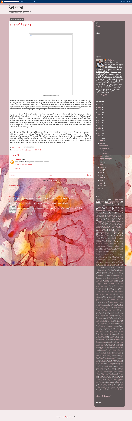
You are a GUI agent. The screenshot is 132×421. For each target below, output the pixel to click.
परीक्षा (97, 256)
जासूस (111, 313)
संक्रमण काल (120, 373)
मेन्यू (97, 358)
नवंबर (101, 143)
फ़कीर (99, 390)
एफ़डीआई (102, 289)
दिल (110, 323)
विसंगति (118, 369)
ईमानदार (97, 286)
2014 (100, 136)
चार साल (115, 307)
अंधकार (117, 272)
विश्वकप (113, 369)
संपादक (116, 374)
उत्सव (110, 286)
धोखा (111, 326)
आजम (97, 281)
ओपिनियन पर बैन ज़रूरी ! (106, 156)
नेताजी (103, 254)
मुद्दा (104, 357)
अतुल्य (110, 273)
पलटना (97, 334)
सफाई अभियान (107, 265)
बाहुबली (109, 342)
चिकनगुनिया (121, 307)
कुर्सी (97, 297)
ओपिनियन (121, 289)
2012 (100, 189)
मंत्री (101, 259)
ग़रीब (121, 302)
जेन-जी (97, 315)
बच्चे (110, 339)
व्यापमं (120, 371)
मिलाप (109, 213)
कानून (107, 294)
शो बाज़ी (114, 373)
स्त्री (108, 385)
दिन (106, 323)
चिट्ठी (99, 308)
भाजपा (106, 212)
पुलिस (110, 336)
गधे (96, 302)
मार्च (101, 180)
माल (117, 238)
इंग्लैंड (117, 283)
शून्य (107, 373)
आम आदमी (117, 209)
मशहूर (101, 352)
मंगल (97, 259)
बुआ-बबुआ (103, 344)
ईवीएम (102, 286)
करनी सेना (98, 292)
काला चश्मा (107, 296)
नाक (106, 328)
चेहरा (99, 310)
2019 (100, 123)
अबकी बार (104, 229)
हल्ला (114, 387)
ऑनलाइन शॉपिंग (120, 245)
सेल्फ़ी (105, 384)
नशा (102, 328)
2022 (100, 115)
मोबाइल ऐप (113, 358)
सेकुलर (101, 384)
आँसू (113, 278)
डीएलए (121, 210)
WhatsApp (103, 270)
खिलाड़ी (102, 301)
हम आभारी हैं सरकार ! (105, 153)
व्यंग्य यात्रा (119, 262)
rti (96, 272)
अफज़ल (99, 277)
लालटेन (108, 261)
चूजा (119, 308)
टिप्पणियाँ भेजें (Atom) (53, 180)
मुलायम (113, 259)
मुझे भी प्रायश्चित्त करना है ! (106, 148)
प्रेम (114, 256)
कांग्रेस (99, 246)
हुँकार (119, 389)
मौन (100, 360)
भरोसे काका (119, 345)
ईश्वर (106, 286)
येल (113, 360)
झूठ (112, 251)
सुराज (114, 382)
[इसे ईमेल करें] (25, 147)
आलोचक (121, 281)
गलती (111, 302)
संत (103, 374)
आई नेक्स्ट (109, 215)
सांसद (113, 265)
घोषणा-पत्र (120, 305)
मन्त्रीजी (114, 350)
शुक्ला (103, 373)
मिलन (120, 353)
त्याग (100, 321)
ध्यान (115, 326)
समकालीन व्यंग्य (119, 240)
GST (106, 269)
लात (111, 220)
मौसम (121, 259)
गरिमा (100, 302)
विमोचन (108, 369)
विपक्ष (114, 262)
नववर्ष (108, 235)
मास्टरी (108, 353)
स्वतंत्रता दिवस (105, 387)
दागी (104, 234)
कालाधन (112, 296)
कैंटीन (109, 248)
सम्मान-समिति (116, 377)
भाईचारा (97, 347)
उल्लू (114, 286)
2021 (100, 117)
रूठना (97, 365)
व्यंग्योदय (110, 371)
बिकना (118, 342)
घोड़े (115, 305)
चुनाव (116, 204)
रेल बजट (105, 365)
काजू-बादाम (102, 294)
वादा (114, 368)
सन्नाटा (101, 377)
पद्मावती (111, 333)
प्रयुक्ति (110, 256)
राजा (106, 361)
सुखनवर (109, 382)
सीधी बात (120, 381)
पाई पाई (111, 334)
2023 (100, 112)
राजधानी (102, 361)
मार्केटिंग (97, 353)
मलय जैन (120, 350)
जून (101, 172)
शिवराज (101, 264)
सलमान (99, 241)
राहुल (108, 240)
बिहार (109, 257)
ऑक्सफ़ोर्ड (111, 289)
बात (105, 257)
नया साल (98, 254)
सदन (112, 376)
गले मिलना (116, 302)
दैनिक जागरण (119, 200)
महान (106, 352)
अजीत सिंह (105, 273)
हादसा (99, 389)
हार (119, 213)
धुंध (120, 234)
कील (121, 296)
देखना (122, 323)
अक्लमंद (121, 272)
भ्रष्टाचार (121, 237)
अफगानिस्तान (111, 275)
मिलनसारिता (98, 355)
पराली (116, 333)
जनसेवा (97, 251)
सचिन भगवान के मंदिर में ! (23, 206)
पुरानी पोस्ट (87, 175)
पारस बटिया (117, 334)
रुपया (115, 213)
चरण (110, 307)
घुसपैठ (99, 305)
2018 (100, 125)
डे (110, 318)
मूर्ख (116, 357)
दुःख (116, 252)
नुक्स (103, 329)
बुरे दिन (120, 344)
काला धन (117, 246)
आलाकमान (116, 281)
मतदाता (97, 350)
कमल (116, 291)
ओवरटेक (104, 291)
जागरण (107, 313)
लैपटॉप (120, 261)
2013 (100, 138)
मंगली (97, 348)
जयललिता (121, 312)
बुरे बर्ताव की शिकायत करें (103, 396)
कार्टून (112, 246)
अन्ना (102, 275)
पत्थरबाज (115, 331)
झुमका (107, 315)
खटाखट (103, 299)
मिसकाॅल (108, 355)
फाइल (115, 237)
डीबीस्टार (119, 221)
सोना (112, 384)
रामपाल (102, 363)
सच (97, 376)
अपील (106, 275)
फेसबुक (115, 223)
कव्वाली (120, 292)
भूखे (116, 347)
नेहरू (107, 329)
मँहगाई (120, 347)
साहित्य (100, 209)
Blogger (66, 417)
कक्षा (108, 291)
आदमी (115, 243)
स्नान (116, 385)
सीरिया (101, 382)
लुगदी (110, 366)
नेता (120, 215)
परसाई (121, 218)
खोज (111, 301)
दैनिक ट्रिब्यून (116, 205)
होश (122, 389)
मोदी (116, 207)
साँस (115, 379)
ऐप (106, 289)
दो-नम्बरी (121, 325)
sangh (100, 272)
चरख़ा (107, 307)
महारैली (115, 352)
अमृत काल (114, 277)
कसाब (97, 294)
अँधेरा (109, 272)
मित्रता (121, 238)
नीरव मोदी (98, 329)
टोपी (122, 232)
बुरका (116, 344)
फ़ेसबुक (116, 337)
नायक (117, 328)
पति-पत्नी (110, 331)
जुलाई (101, 170)
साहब (105, 241)
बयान (109, 216)
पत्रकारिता (121, 331)
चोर (102, 310)
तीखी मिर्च (98, 223)
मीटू (112, 355)
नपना (119, 326)
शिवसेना (105, 264)
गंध (114, 301)
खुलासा (106, 301)
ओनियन (116, 289)
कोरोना (109, 210)
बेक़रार (102, 345)
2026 (100, 104)
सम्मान (115, 210)
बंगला (122, 256)
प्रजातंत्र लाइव (107, 207)
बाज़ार (114, 342)
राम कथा (120, 361)
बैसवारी (98, 26)
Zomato (110, 270)
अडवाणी (98, 229)
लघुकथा (100, 226)
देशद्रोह (107, 325)
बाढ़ (117, 341)
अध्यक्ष (115, 273)
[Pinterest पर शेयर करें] (33, 147)
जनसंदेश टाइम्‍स (27, 150)
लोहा (117, 366)
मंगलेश (101, 348)
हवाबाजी (121, 387)
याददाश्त (104, 360)
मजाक (116, 348)
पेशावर (114, 336)
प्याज (104, 237)
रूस (101, 365)
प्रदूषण (109, 237)
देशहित (117, 325)
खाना (118, 299)
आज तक (120, 280)
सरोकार (122, 377)
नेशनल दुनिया (105, 205)
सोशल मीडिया (106, 227)
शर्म (96, 264)
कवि (116, 292)
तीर (121, 320)
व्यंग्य (102, 202)
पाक (120, 235)
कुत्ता (115, 230)
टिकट (115, 315)
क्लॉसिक (97, 299)
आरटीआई (106, 281)
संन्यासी (111, 374)
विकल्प (122, 368)
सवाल (108, 379)
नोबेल (112, 254)
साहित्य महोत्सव (103, 381)
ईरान (114, 245)
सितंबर (102, 165)
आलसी (111, 281)
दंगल (108, 321)
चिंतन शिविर (116, 232)
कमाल (120, 291)
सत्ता (104, 376)
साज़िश (109, 381)
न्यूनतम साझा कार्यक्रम (114, 329)
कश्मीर (105, 230)
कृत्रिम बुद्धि (104, 248)
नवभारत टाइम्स (99, 235)
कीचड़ (117, 296)
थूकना (104, 321)
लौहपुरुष (97, 368)
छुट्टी (118, 310)
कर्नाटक (107, 292)
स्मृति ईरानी (121, 385)
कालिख (122, 246)
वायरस (117, 368)
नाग (109, 328)
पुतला (102, 336)
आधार (101, 281)
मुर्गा (113, 357)
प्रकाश (122, 336)
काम (121, 294)
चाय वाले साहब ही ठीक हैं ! (106, 151)
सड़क (97, 265)
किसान (110, 230)
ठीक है (114, 317)
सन (97, 377)
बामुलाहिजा (98, 342)
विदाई (104, 369)
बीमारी (99, 344)
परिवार (120, 333)
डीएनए (107, 318)
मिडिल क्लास (114, 353)
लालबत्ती (105, 366)
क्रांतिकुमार (119, 297)
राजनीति (119, 212)
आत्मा (111, 243)
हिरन (105, 267)
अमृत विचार (119, 277)
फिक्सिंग (97, 339)
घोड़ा (111, 305)
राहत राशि (116, 363)
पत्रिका (99, 333)
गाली (101, 304)
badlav (115, 270)
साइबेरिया (120, 379)
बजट (97, 216)
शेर (110, 373)
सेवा (109, 384)
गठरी (117, 301)
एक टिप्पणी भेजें (16, 168)
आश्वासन (99, 283)
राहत (104, 240)
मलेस (97, 352)
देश (103, 325)
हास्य (113, 227)
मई (101, 175)
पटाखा (101, 331)
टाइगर (111, 315)
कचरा (112, 291)
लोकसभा (97, 262)
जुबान (121, 313)
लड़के (102, 368)
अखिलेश (99, 273)
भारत (105, 347)
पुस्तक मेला (105, 256)
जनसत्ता (111, 312)
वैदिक (122, 369)
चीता (115, 308)
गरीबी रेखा (105, 302)
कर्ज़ (112, 292)
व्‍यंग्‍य (33, 150)
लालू (112, 261)
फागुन (118, 256)
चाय (109, 249)
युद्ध (117, 224)
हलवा (110, 387)
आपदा (119, 216)
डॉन (117, 318)
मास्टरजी (103, 353)
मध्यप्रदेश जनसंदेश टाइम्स (108, 224)
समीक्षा (110, 377)
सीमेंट (97, 382)
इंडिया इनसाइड (105, 285)
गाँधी (101, 249)
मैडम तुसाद (107, 358)
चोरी (106, 310)
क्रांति (114, 297)
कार (108, 246)
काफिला (117, 294)
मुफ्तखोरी (109, 357)
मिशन (104, 355)
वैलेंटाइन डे (100, 371)
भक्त (121, 257)
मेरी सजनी (101, 358)
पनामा (121, 254)
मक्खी (112, 348)
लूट (113, 366)
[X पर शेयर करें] (29, 147)
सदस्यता (116, 376)
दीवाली (109, 223)
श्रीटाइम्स (111, 264)
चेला (122, 308)
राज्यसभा (110, 361)
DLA (97, 213)
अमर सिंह (104, 277)
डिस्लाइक (102, 318)
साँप (111, 379)
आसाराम (105, 283)
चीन (116, 249)
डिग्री (99, 252)
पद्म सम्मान (105, 333)
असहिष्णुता (108, 278)
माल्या (109, 259)
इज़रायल (111, 285)
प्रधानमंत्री (100, 220)
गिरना (111, 304)
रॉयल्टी (113, 365)
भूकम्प (113, 347)
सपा (101, 265)
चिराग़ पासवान (109, 308)
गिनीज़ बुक (106, 304)
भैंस (120, 223)
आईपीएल (106, 243)
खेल (117, 248)
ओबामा (99, 291)
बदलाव (102, 216)
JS (116, 269)
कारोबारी (97, 296)
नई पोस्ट (12, 175)
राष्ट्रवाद (111, 363)
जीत (105, 251)
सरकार (43, 150)
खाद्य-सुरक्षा (113, 299)
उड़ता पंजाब (119, 286)
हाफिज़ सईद (104, 389)
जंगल (101, 312)
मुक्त (121, 355)
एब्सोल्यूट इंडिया (116, 288)
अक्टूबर (102, 162)
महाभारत (110, 352)
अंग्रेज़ (112, 272)
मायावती (104, 259)
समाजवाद (100, 221)
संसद (116, 226)
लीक (113, 240)
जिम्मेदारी (116, 313)
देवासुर (99, 325)
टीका (115, 251)
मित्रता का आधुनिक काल (15, 196)
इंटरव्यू (116, 229)
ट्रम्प (99, 317)
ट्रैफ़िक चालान (104, 317)
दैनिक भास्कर (110, 234)
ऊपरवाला (98, 288)
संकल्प (116, 264)
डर (117, 317)
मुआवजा (116, 355)
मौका (97, 360)
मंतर (105, 348)
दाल (98, 323)
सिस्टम (109, 241)
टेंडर (119, 315)
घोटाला (107, 305)
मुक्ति (97, 357)
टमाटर (116, 218)
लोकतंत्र (116, 220)
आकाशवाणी (107, 280)
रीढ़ (121, 363)
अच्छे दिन (103, 213)
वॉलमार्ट (105, 371)
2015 (100, 133)
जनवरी (102, 185)
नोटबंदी (114, 235)
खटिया (108, 299)
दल (115, 321)
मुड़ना (101, 357)
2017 (100, 128)
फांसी (121, 337)
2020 (100, 120)
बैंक (105, 345)
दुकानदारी (114, 323)
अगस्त (101, 167)
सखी (121, 374)
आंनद (122, 278)
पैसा (118, 336)
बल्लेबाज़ (105, 341)
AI (96, 269)
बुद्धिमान (112, 344)
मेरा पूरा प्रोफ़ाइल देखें (101, 95)
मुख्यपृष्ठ (50, 175)
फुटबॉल (102, 339)
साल (97, 381)
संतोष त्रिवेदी (38, 150)
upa (105, 272)
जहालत (102, 313)
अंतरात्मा (119, 227)
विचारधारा (99, 369)
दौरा (98, 326)
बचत (107, 339)
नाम (113, 328)
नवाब (99, 328)
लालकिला (99, 366)
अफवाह (117, 275)
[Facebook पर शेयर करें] (31, 147)
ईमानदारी (109, 245)
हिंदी (109, 389)
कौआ (110, 297)
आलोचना (98, 218)
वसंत (106, 368)
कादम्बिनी (104, 246)
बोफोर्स (114, 345)
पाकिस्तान (98, 237)
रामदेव (99, 240)
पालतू (122, 334)
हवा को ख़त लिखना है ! (14, 201)
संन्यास (107, 374)
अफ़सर (122, 275)
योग (116, 360)
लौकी (121, 366)
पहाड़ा (102, 334)
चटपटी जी (102, 307)
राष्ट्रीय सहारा (98, 261)
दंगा (107, 252)
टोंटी (122, 315)
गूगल (122, 304)
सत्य (108, 376)
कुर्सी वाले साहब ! (104, 146)
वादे (102, 262)
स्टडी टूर (103, 385)
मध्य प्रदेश (109, 350)
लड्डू (122, 365)
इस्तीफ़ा (100, 230)
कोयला (113, 248)
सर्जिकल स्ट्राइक (101, 379)
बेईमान (97, 345)
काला (102, 296)
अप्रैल (102, 178)
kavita (120, 270)
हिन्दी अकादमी (113, 389)
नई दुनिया (108, 204)
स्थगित (112, 385)
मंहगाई (97, 224)
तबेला (112, 320)
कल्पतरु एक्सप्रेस (100, 210)
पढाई (106, 331)
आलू (105, 245)
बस (109, 341)
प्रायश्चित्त (111, 337)
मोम (117, 358)
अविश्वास (102, 278)
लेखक (116, 261)
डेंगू (113, 318)
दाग (113, 252)
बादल (121, 341)
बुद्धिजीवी (113, 257)
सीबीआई (117, 265)
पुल (100, 256)
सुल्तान (118, 382)
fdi (118, 241)
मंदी (108, 348)
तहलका (103, 252)
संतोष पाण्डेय (18, 159)
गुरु (118, 304)
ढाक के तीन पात (101, 320)
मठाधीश (120, 348)
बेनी (117, 257)
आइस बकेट (100, 280)
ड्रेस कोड (121, 318)
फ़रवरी (102, 183)
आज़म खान (112, 283)
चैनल (121, 249)
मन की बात (111, 238)
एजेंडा (110, 288)
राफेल (115, 361)
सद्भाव (121, 376)
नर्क (122, 326)
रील (104, 261)
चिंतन (113, 249)
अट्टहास (101, 243)
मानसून (120, 352)
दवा (122, 321)
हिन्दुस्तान (98, 207)
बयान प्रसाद (100, 257)
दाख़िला (102, 323)
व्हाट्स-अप (98, 373)
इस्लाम (120, 285)
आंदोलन (117, 278)
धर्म (116, 234)
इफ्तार (116, 285)
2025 (100, 107)
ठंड (118, 251)
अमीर (109, 277)
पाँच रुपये (106, 334)
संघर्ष (121, 264)
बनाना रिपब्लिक (116, 339)
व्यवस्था (115, 371)
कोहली (105, 297)
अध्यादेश (120, 273)
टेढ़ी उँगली (16, 7)
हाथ (102, 267)
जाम (101, 251)
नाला (121, 328)
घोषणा (105, 249)
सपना (122, 220)
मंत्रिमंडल (100, 238)
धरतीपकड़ (103, 326)
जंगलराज (106, 312)
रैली (109, 365)
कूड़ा (101, 297)
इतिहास (121, 229)
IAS (110, 269)
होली (114, 216)
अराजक (97, 278)
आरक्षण (101, 245)
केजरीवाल (110, 218)
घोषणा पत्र (104, 232)
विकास (106, 262)
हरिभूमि (121, 207)
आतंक (16, 150)
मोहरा (121, 358)
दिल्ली (104, 223)
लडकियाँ (117, 365)
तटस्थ (107, 320)
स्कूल (99, 385)
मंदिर (106, 238)
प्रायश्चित (106, 337)
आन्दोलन (120, 243)
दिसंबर (102, 141)
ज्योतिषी (102, 315)
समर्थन (105, 377)
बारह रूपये (104, 342)
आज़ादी (104, 218)
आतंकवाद (107, 221)
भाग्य (102, 347)
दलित (119, 321)
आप (97, 245)
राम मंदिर (97, 363)
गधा (121, 301)
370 (118, 267)
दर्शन (112, 321)
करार (103, 292)
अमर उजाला (109, 209)
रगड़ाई (97, 361)
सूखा (115, 241)
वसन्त (110, 368)
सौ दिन (122, 384)
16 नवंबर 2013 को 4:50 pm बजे (23, 164)
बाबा (107, 220)
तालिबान (116, 320)
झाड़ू (108, 251)
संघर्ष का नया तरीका (15, 185)
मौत (117, 259)
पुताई (106, 336)
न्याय (116, 254)
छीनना (114, 310)
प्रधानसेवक (100, 337)
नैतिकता (107, 254)
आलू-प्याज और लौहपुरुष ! (106, 159)
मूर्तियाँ (120, 357)
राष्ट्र (107, 363)
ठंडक (122, 251)
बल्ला (100, 341)
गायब (97, 304)
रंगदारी (120, 360)
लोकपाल (106, 226)
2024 (100, 109)
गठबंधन (113, 221)
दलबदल (100, 212)
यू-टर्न (109, 360)
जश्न (99, 313)
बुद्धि (108, 344)
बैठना (110, 345)
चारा (110, 232)
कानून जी (112, 294)
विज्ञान (110, 262)
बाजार (113, 341)
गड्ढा (121, 248)
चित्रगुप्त (103, 308)
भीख (109, 347)
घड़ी (97, 307)
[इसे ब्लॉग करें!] (27, 147)
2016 (100, 130)
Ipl (113, 269)
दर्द (110, 252)
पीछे (98, 336)
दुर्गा (118, 323)
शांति (112, 226)
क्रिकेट (115, 215)
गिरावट (119, 230)
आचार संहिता (113, 280)
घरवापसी (98, 232)
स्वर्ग (98, 267)
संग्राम (99, 374)
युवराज (121, 224)
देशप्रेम (120, 252)
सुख (105, 382)
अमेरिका (102, 215)
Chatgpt (101, 269)
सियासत (114, 381)
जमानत (116, 312)
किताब (99, 248)
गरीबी (97, 249)
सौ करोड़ (117, 384)
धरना (108, 326)
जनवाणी (21, 150)
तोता (97, 321)
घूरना (103, 305)
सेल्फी (122, 265)
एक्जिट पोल (104, 288)
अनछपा (97, 275)
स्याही (99, 387)
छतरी (110, 310)
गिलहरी (115, 304)
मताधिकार (103, 350)
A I (121, 267)
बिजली (122, 342)
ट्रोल (110, 317)
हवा (117, 387)
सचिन (101, 376)
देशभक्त (112, 325)
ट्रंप (99, 234)
